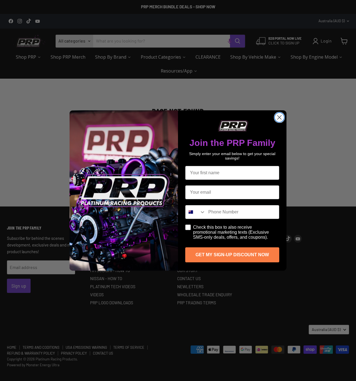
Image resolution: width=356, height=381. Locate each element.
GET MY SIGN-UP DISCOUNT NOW (232, 254)
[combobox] (196, 212)
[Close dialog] (279, 117)
